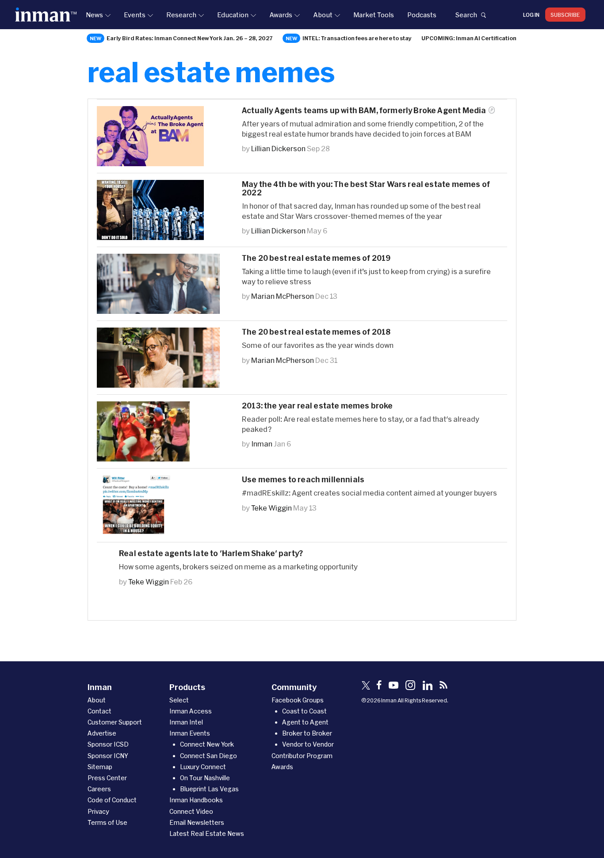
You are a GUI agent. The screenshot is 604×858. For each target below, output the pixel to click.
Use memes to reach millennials (303, 479)
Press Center (107, 778)
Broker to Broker (307, 733)
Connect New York (207, 744)
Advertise (102, 733)
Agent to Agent (305, 722)
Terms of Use (107, 822)
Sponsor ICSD (108, 744)
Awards (280, 15)
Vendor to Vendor (308, 744)
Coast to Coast (304, 711)
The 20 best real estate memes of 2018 (316, 332)
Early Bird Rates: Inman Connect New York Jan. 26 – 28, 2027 (190, 38)
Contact (99, 711)
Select (179, 700)
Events (134, 15)
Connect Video (191, 811)
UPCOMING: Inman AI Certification (468, 38)
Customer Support (115, 722)
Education (232, 15)
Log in (531, 14)
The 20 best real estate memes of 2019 (316, 258)
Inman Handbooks (196, 800)
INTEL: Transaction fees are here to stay (357, 38)
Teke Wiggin (271, 507)
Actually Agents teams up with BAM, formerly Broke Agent (364, 110)
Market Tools (373, 15)
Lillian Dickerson (278, 148)
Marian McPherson (282, 296)
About (323, 15)
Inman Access (190, 711)
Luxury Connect (203, 766)
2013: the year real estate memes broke (317, 405)
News (94, 15)
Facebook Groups (297, 700)
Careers (99, 789)
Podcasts (421, 15)
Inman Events (189, 733)
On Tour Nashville (205, 778)
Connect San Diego (208, 755)
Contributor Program (302, 755)
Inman (261, 443)
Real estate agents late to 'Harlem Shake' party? (211, 553)
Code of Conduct (112, 800)
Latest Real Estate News (206, 833)
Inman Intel (186, 722)
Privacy (98, 811)
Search (466, 15)
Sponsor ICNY (108, 755)
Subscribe (565, 14)
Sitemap (100, 766)
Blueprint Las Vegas (209, 789)
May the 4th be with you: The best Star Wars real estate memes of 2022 (366, 188)
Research (181, 15)
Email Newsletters (196, 822)
